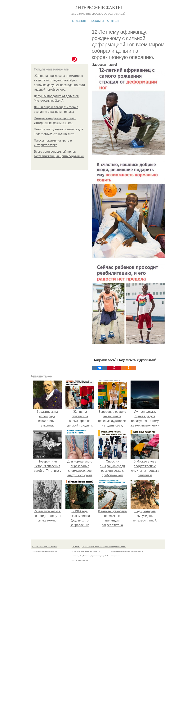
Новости (97, 20)
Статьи (113, 20)
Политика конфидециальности (86, 551)
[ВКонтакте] (99, 368)
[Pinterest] (114, 368)
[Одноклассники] (128, 368)
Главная (79, 20)
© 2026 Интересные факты (44, 546)
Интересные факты (98, 7)
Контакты (76, 546)
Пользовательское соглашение (96, 546)
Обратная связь (118, 546)
